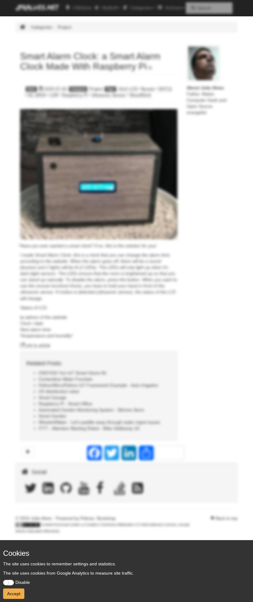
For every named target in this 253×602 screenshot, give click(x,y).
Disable (22, 582)
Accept (13, 593)
